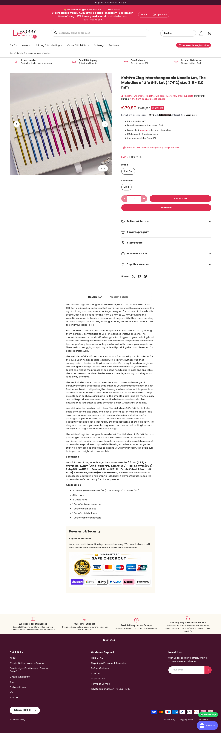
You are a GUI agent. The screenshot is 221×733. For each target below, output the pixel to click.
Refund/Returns (100, 668)
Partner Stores (18, 687)
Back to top (109, 640)
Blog (12, 682)
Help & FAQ (97, 657)
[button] (209, 33)
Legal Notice (98, 678)
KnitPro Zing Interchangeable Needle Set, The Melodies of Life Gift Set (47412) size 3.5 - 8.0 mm (34, 53)
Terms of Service (100, 683)
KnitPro (124, 157)
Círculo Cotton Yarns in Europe (27, 663)
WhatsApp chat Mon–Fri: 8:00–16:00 (110, 688)
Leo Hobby (20, 720)
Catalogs (99, 45)
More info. (51, 629)
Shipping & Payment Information (109, 663)
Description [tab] (95, 297)
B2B (12, 692)
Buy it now (166, 207)
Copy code (161, 14)
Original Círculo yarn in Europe (110, 2)
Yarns (25, 45)
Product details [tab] (118, 297)
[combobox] (100, 32)
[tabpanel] (110, 412)
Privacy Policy (169, 720)
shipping (144, 130)
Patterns (114, 45)
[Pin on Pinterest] (145, 276)
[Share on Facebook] (139, 276)
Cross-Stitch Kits (76, 45)
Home (12, 53)
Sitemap (14, 697)
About (13, 657)
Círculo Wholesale (20, 676)
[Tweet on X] (133, 276)
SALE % (13, 45)
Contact (96, 673)
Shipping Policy (186, 720)
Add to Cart (180, 198)
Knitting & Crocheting (48, 45)
